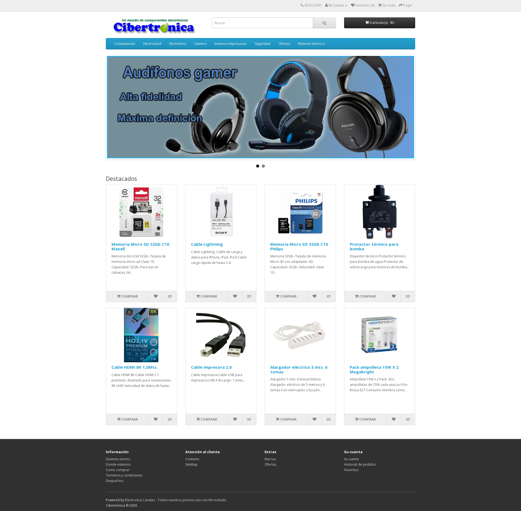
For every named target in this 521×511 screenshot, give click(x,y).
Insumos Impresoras (230, 43)
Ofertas (284, 43)
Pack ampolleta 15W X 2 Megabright (374, 369)
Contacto (192, 459)
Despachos (114, 480)
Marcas (270, 459)
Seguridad (262, 43)
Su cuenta (351, 459)
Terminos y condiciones (124, 475)
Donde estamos (118, 464)
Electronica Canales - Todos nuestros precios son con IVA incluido (175, 500)
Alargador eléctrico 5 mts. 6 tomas (299, 369)
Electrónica (177, 43)
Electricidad (152, 43)
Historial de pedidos (360, 464)
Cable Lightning (207, 244)
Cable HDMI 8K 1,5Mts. (135, 367)
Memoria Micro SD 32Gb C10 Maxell (140, 246)
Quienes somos (118, 459)
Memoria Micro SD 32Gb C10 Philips (299, 246)
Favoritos (351, 470)
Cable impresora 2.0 (211, 367)
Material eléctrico (311, 43)
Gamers (200, 43)
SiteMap (191, 464)
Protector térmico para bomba (374, 246)
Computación (124, 43)
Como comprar (118, 470)
